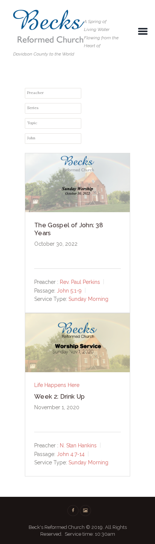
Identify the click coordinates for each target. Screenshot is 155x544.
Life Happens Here (56, 385)
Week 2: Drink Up (59, 396)
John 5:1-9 (69, 290)
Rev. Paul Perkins (80, 282)
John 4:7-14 (71, 454)
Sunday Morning (88, 299)
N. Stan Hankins (78, 445)
